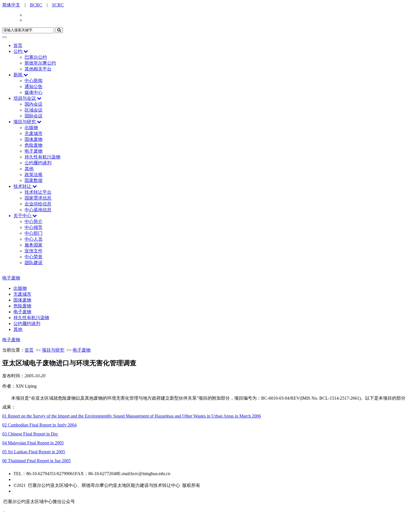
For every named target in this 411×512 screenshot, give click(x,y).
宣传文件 (33, 250)
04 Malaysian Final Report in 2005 (33, 442)
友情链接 (22, 491)
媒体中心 (33, 92)
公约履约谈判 (38, 162)
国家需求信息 (38, 198)
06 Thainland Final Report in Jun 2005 (36, 460)
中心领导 (33, 227)
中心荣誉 (33, 256)
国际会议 (33, 115)
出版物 (31, 127)
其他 (29, 168)
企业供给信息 (38, 204)
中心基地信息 (38, 209)
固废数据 (33, 180)
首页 (17, 45)
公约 (17, 51)
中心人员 (33, 239)
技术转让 (22, 186)
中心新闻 (33, 80)
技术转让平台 (38, 192)
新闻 (17, 74)
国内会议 (33, 104)
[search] (59, 30)
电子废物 (33, 151)
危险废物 (33, 145)
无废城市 (33, 133)
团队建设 (33, 262)
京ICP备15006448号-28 (35, 479)
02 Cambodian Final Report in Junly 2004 (39, 425)
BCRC (36, 5)
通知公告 (33, 86)
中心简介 (33, 221)
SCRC (58, 5)
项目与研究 (24, 121)
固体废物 (33, 139)
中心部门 (33, 233)
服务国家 (33, 245)
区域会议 (33, 110)
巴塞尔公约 (36, 57)
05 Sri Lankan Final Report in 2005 (33, 451)
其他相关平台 (38, 69)
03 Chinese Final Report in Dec (30, 434)
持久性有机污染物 (42, 157)
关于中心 (22, 215)
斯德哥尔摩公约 (40, 63)
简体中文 (11, 5)
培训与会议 (24, 98)
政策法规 (33, 174)
